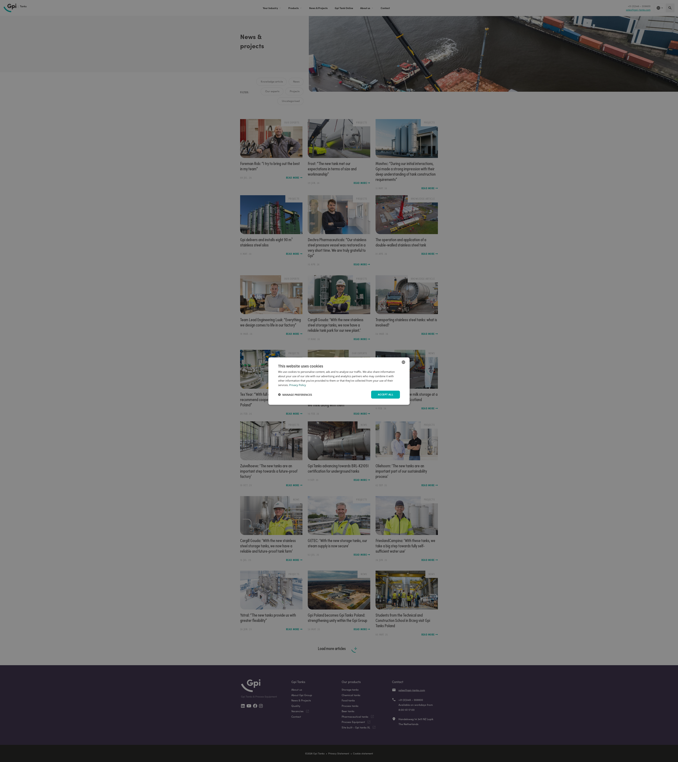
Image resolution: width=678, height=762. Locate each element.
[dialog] (339, 381)
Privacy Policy (297, 385)
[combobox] (403, 362)
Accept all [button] (385, 394)
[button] (295, 394)
